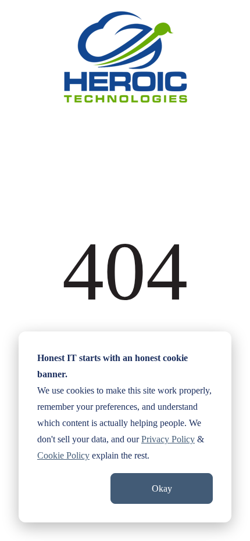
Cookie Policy (63, 455)
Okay (162, 488)
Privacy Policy (168, 439)
